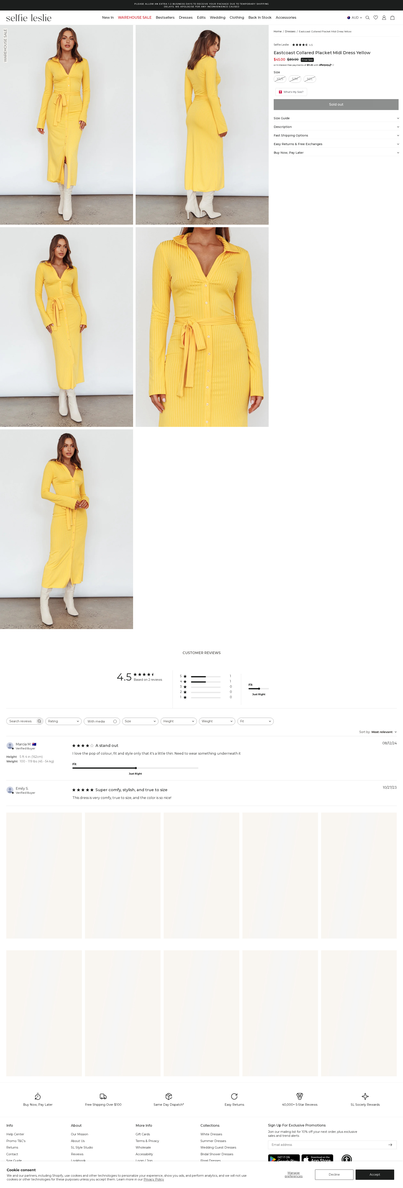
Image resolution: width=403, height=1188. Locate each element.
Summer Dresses (213, 1141)
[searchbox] (21, 721)
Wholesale (143, 1148)
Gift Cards (143, 1134)
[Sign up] (390, 1145)
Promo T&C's (15, 1141)
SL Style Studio (82, 1148)
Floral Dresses (210, 1161)
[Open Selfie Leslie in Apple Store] (317, 1159)
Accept (375, 1174)
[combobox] (63, 721)
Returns (12, 1148)
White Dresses (211, 1134)
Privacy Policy (154, 1179)
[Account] (384, 17)
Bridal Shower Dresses (216, 1154)
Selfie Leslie (281, 44)
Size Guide (14, 1161)
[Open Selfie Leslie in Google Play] (284, 1159)
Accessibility (144, 1154)
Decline (334, 1174)
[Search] (368, 17)
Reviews (77, 1154)
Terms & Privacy (147, 1141)
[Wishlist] (376, 17)
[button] (347, 1159)
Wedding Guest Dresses (218, 1148)
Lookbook (78, 1161)
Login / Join (144, 1161)
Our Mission (79, 1134)
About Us (78, 1141)
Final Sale (307, 59)
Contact (12, 1154)
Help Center (15, 1134)
